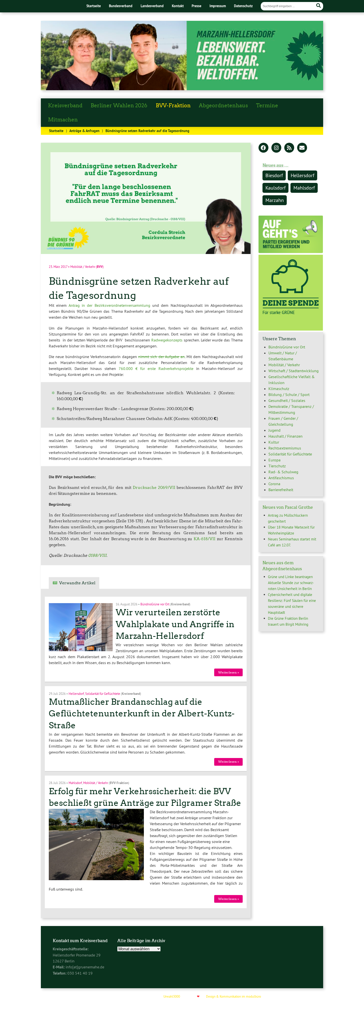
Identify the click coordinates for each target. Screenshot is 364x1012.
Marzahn (274, 200)
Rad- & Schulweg (283, 471)
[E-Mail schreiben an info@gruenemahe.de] (302, 148)
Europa (274, 459)
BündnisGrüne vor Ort (154, 604)
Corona (274, 483)
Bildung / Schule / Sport (289, 394)
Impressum (217, 5)
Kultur (273, 442)
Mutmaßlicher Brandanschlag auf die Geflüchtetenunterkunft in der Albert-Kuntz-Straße (141, 713)
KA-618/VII (204, 538)
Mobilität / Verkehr (82, 267)
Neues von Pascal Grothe (287, 507)
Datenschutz (243, 5)
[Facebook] (263, 148)
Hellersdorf (76, 693)
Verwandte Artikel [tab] (77, 583)
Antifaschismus (281, 477)
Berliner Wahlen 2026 (119, 105)
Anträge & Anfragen (84, 130)
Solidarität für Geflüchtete (102, 693)
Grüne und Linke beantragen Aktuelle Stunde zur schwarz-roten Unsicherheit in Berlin (291, 582)
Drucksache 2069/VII (154, 487)
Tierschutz (277, 465)
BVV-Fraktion (173, 105)
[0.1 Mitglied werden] (291, 251)
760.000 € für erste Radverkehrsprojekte (156, 368)
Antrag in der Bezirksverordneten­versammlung (109, 305)
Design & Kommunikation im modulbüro (233, 996)
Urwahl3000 (171, 996)
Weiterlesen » (228, 672)
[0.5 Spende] (291, 329)
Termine (267, 105)
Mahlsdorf (75, 783)
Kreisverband (65, 105)
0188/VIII (97, 555)
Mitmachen (63, 119)
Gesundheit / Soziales (286, 400)
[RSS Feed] (289, 148)
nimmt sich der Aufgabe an (161, 356)
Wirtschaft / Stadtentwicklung (293, 370)
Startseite (93, 5)
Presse (196, 5)
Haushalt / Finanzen (285, 436)
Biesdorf (274, 175)
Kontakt (178, 5)
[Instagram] (276, 148)
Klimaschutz (278, 388)
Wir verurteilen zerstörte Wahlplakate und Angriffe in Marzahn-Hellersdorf (175, 624)
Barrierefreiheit (280, 489)
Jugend (274, 430)
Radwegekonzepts (166, 339)
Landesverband (152, 5)
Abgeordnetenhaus (223, 105)
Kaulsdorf (275, 188)
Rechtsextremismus (284, 448)
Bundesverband (120, 5)
